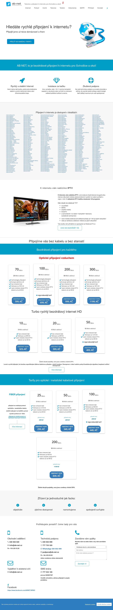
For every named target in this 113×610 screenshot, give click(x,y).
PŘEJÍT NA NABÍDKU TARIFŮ (20, 41)
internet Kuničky (27, 167)
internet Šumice (96, 160)
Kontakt (100, 8)
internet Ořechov (62, 143)
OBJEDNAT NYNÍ (18, 300)
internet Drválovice (10, 171)
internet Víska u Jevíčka (98, 128)
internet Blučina (10, 128)
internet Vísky (95, 129)
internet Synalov (79, 151)
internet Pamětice (62, 145)
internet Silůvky (78, 131)
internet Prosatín (62, 160)
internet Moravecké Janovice (47, 164)
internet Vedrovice (96, 118)
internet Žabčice (96, 161)
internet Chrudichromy (11, 153)
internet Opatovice (62, 136)
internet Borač (9, 130)
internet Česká (26, 117)
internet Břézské (10, 149)
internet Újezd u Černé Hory (81, 166)
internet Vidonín (96, 126)
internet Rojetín (78, 121)
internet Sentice (79, 130)
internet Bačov (9, 117)
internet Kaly (26, 151)
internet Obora (61, 128)
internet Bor (9, 129)
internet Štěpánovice (97, 159)
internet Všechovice (97, 143)
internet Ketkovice (27, 153)
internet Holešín (27, 129)
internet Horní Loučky (28, 131)
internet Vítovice (96, 130)
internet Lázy (44, 121)
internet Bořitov (9, 135)
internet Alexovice (10, 115)
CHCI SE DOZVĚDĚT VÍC (70, 228)
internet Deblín (9, 156)
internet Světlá (78, 150)
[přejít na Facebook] (106, 7)
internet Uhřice (78, 163)
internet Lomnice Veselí (46, 138)
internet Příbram (62, 165)
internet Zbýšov (96, 149)
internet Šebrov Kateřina (98, 153)
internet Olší (61, 133)
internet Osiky (61, 137)
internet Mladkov (45, 159)
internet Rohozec (79, 119)
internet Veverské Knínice (98, 124)
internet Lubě (44, 142)
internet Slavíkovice (79, 136)
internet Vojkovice (96, 136)
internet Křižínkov (45, 118)
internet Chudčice (10, 154)
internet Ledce (44, 124)
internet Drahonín (10, 166)
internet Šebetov (96, 151)
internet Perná (61, 149)
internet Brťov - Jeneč (11, 142)
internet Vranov (96, 137)
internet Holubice (27, 130)
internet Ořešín (61, 144)
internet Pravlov (61, 159)
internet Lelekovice (45, 125)
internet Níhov (61, 117)
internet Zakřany (96, 144)
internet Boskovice (10, 133)
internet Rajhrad (62, 172)
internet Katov (26, 152)
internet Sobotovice (79, 138)
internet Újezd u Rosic (80, 167)
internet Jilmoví (27, 147)
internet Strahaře (79, 142)
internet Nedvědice (45, 170)
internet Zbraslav (96, 146)
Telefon (62, 8)
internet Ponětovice (62, 154)
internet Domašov (10, 161)
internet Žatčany (96, 163)
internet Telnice (78, 153)
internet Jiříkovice (27, 150)
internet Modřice (44, 160)
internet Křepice (44, 117)
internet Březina (10, 147)
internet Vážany (96, 117)
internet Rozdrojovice (80, 124)
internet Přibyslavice (63, 166)
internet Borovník (10, 132)
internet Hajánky (27, 121)
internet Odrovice (62, 130)
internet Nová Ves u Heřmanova (62, 125)
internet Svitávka (79, 149)
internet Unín (78, 170)
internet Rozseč (79, 125)
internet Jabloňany (27, 139)
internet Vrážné (96, 140)
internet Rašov (78, 117)
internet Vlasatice (96, 131)
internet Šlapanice (96, 157)
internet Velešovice (96, 119)
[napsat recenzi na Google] (63, 3)
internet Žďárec (95, 168)
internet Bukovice (10, 144)
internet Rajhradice (79, 115)
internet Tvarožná (79, 161)
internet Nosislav (62, 122)
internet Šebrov (96, 152)
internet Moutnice (45, 168)
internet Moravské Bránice (47, 166)
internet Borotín (10, 131)
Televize (53, 8)
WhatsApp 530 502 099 (52, 548)
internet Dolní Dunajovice (12, 158)
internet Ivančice (27, 138)
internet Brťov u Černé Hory (12, 143)
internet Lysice (44, 145)
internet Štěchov (96, 158)
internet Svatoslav (79, 146)
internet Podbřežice (62, 151)
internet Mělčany (45, 154)
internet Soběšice (79, 137)
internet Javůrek (27, 144)
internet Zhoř (95, 150)
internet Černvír (27, 116)
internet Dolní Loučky (11, 160)
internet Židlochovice (97, 170)
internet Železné (96, 164)
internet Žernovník (96, 166)
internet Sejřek (78, 129)
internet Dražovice (10, 168)
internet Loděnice (45, 135)
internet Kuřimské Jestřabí (47, 116)
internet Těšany (78, 156)
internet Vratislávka (96, 139)
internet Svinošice (79, 147)
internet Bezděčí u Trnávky (12, 121)
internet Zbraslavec (96, 147)
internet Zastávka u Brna (98, 145)
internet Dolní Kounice (11, 159)
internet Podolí (61, 152)
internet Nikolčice (62, 118)
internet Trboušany (79, 159)
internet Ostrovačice (62, 140)
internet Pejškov (62, 147)
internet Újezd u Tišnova (81, 168)
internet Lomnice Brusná (46, 137)
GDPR (82, 8)
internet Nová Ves (62, 123)
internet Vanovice (96, 116)
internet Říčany (95, 171)
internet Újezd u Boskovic (81, 164)
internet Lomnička (45, 140)
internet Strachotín (79, 140)
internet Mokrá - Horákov (46, 161)
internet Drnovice (10, 170)
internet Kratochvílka (28, 161)
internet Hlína (26, 125)
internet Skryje (78, 135)
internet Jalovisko (27, 140)
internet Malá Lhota (45, 146)
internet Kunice (27, 166)
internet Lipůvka (44, 131)
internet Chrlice (10, 152)
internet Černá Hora (28, 115)
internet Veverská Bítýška (98, 123)
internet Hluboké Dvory (28, 126)
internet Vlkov (95, 132)
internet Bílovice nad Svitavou (13, 123)
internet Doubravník (11, 165)
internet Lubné (44, 143)
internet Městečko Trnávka (47, 158)
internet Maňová (44, 150)
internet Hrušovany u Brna (29, 135)
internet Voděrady (96, 133)
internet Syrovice (79, 152)
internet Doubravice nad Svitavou (12, 163)
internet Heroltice (27, 123)
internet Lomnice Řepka (46, 139)
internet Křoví (44, 119)
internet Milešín (44, 156)
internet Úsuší (95, 115)
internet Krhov (26, 163)
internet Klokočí (27, 154)
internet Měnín (44, 157)
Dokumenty (72, 8)
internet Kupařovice (28, 170)
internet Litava (44, 132)
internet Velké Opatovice (98, 122)
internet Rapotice (79, 116)
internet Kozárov (27, 159)
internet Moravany (45, 163)
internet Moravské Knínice (47, 167)
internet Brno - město (11, 140)
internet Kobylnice (27, 157)
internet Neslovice (62, 115)
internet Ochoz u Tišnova (64, 129)
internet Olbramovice (63, 131)
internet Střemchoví (79, 144)
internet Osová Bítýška (63, 138)
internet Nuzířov (61, 126)
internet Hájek (26, 122)
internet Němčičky (62, 121)
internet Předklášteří (62, 163)
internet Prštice (61, 161)
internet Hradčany (27, 133)
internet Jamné (27, 142)
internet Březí (9, 146)
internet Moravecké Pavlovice (48, 165)
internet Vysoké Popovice (98, 142)
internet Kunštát (27, 168)
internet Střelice (79, 143)
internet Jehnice (27, 145)
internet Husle (26, 136)
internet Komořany (27, 158)
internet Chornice (10, 151)
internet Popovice (62, 156)
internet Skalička (79, 133)
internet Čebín (9, 172)
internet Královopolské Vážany (30, 160)
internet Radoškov (62, 171)
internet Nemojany (45, 171)
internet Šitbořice (96, 156)
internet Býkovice (10, 145)
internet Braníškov (10, 136)
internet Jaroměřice (28, 143)
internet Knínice (27, 156)
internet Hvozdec (27, 137)
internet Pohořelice (62, 153)
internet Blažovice (10, 126)
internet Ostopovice (62, 139)
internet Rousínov (79, 123)
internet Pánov (61, 146)
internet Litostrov (45, 133)
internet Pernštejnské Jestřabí (65, 150)
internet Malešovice (45, 147)
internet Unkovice (79, 171)
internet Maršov (44, 151)
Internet (28, 8)
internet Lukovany (45, 144)
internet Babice (9, 116)
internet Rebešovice (80, 118)
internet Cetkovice (10, 150)
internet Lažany (44, 123)
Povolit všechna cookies (104, 604)
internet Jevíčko (27, 146)
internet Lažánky (45, 122)
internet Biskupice (10, 124)
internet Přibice (61, 164)
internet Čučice (27, 118)
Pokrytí (36, 8)
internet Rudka (78, 126)
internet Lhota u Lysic (46, 130)
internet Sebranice (79, 128)
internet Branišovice (11, 137)
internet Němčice (62, 119)
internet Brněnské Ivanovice (13, 139)
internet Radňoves (62, 170)
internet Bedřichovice (11, 119)
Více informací (56, 370)
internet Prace (61, 158)
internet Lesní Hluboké (46, 126)
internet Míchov (44, 153)
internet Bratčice (10, 138)
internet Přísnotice (62, 167)
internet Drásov (10, 167)
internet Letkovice (45, 128)
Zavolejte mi (82, 563)
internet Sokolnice (79, 139)
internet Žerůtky (96, 167)
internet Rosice (78, 122)
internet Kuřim (26, 171)
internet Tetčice (78, 154)
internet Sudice (78, 145)
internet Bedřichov (10, 118)
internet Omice (61, 135)
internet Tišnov (78, 157)
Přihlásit (91, 8)
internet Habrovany (28, 119)
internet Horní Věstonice (29, 132)
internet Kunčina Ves (28, 165)
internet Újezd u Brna (80, 165)
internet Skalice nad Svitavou (82, 132)
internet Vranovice (96, 138)
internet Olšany (61, 132)
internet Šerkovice (96, 154)
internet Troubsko (79, 160)
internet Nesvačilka (62, 116)
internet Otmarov (62, 142)
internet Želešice (96, 165)
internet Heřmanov (27, 124)
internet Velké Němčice (97, 121)
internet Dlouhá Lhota (11, 157)
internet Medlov (44, 152)
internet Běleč (9, 122)
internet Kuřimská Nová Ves (47, 115)
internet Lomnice (45, 136)
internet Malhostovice (46, 149)
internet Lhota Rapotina (46, 129)
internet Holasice (27, 128)
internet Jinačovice (27, 149)
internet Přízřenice (62, 168)
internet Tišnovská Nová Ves (82, 158)
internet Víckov (95, 125)
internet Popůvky (62, 157)
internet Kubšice (27, 164)
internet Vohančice (96, 135)
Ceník (45, 8)
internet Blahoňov (10, 125)
